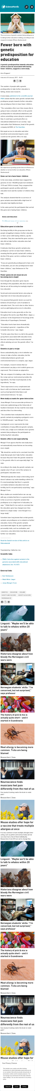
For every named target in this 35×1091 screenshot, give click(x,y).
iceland (22, 592)
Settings (24, 1086)
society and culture (9, 595)
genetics (5, 592)
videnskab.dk (6, 598)
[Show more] (17, 222)
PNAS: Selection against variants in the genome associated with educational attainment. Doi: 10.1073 (15, 562)
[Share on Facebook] (14, 81)
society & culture (24, 595)
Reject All (8, 1086)
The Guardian (20, 127)
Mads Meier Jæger (8, 579)
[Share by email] (20, 81)
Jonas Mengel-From (9, 583)
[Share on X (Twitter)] (17, 81)
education (13, 592)
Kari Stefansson (7, 576)
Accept (16, 1086)
